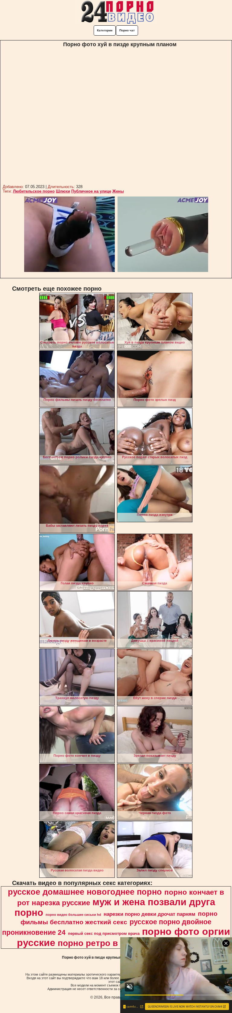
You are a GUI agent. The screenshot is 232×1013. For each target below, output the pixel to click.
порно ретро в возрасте (108, 943)
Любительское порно (34, 191)
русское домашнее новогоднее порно (85, 891)
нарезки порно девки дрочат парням (149, 914)
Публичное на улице (91, 191)
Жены (118, 191)
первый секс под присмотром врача (104, 933)
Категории (104, 30)
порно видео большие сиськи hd (73, 914)
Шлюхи (63, 191)
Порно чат (127, 30)
